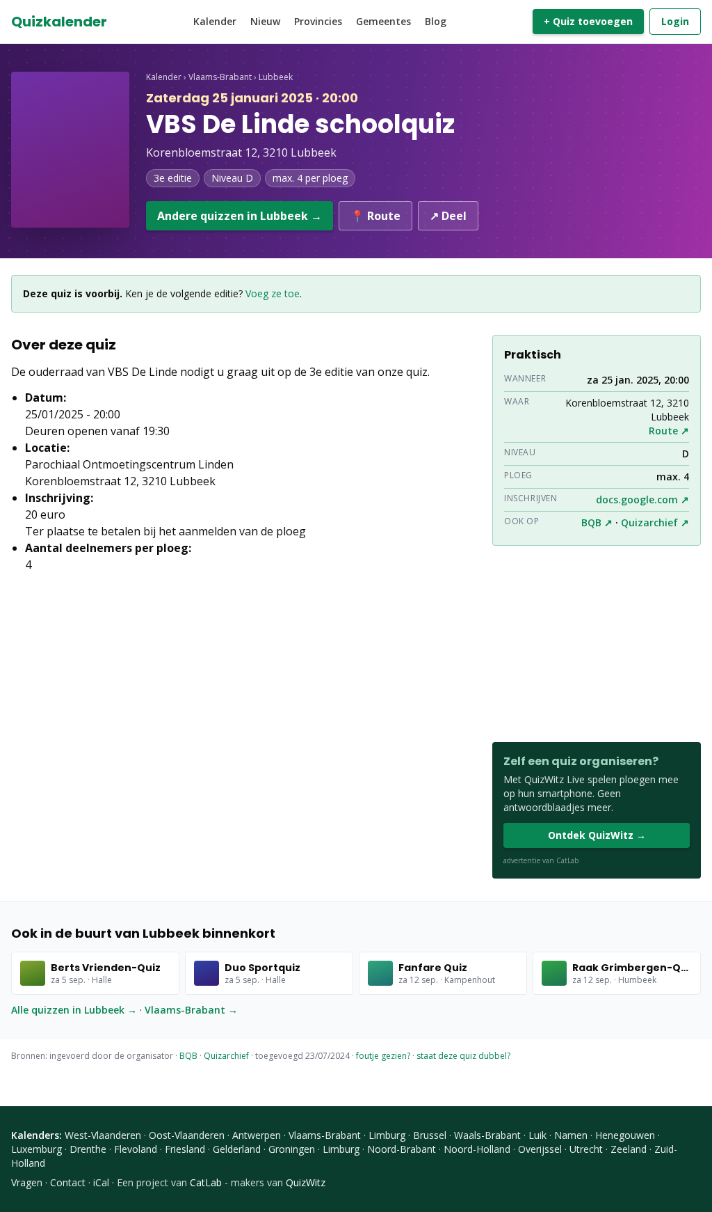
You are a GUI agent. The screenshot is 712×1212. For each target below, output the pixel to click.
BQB (188, 1056)
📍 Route (375, 215)
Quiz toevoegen (588, 21)
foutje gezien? (383, 1056)
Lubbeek (276, 77)
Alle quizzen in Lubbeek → (74, 1009)
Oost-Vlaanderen (187, 1135)
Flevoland (135, 1149)
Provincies (318, 21)
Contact (68, 1182)
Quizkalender (59, 21)
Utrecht (586, 1149)
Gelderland (237, 1149)
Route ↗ (669, 430)
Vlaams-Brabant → (191, 1009)
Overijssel (540, 1149)
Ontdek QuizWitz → (597, 835)
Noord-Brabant (401, 1149)
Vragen (26, 1182)
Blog (435, 21)
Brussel (429, 1135)
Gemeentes (383, 21)
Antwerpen (256, 1135)
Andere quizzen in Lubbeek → (239, 215)
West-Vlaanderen (103, 1135)
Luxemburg (36, 1149)
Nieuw (265, 21)
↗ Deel (448, 215)
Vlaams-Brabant (220, 77)
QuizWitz (305, 1182)
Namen (571, 1135)
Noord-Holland (477, 1149)
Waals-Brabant (487, 1135)
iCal (101, 1182)
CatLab (206, 1182)
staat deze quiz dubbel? (463, 1056)
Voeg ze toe (272, 293)
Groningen (291, 1149)
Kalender (214, 21)
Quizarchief (226, 1056)
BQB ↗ (597, 522)
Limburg (387, 1135)
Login (675, 21)
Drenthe (88, 1149)
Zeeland (628, 1149)
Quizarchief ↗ (655, 522)
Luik (537, 1135)
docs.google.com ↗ (642, 499)
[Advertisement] (596, 644)
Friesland (185, 1149)
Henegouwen (625, 1135)
